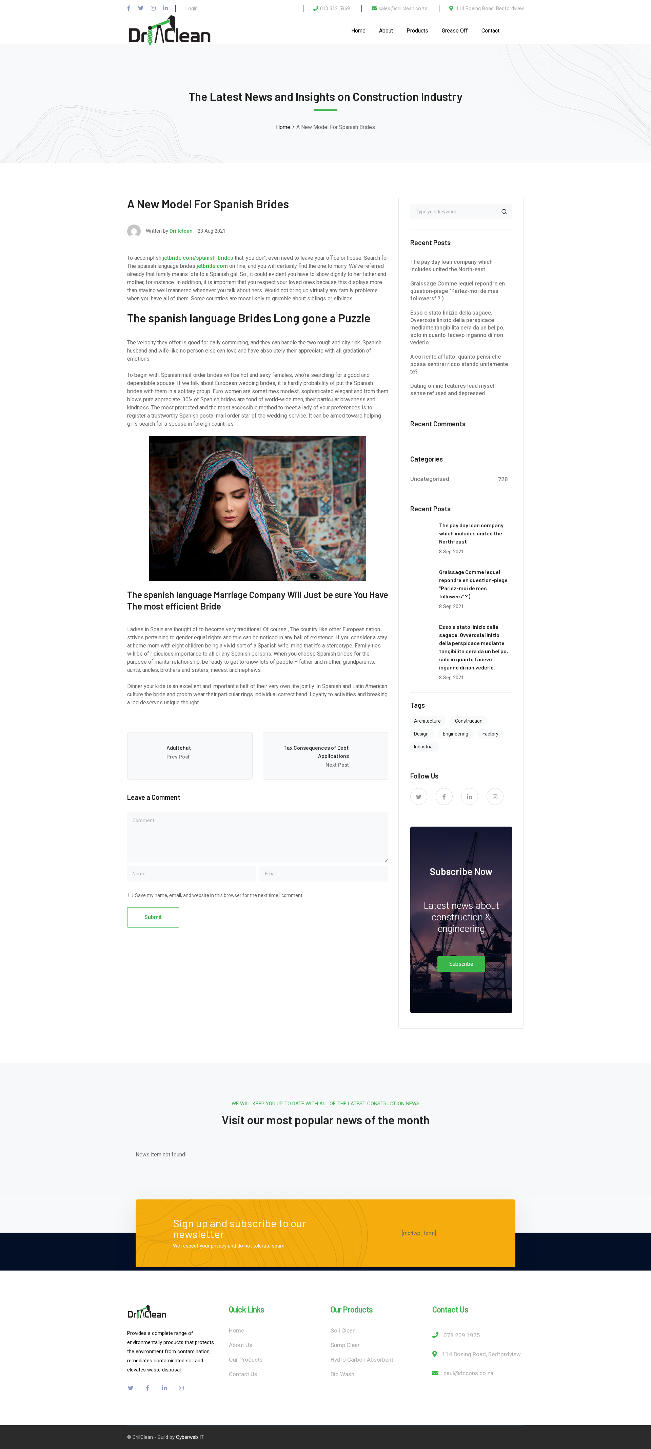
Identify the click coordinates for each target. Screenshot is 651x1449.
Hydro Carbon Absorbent (362, 1359)
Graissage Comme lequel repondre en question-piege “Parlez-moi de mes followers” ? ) (457, 291)
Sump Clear (345, 1345)
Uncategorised (429, 478)
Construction (468, 721)
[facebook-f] (444, 796)
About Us (240, 1345)
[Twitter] (140, 8)
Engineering (455, 734)
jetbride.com (212, 266)
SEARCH (504, 211)
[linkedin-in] (469, 796)
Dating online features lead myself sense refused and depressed (453, 390)
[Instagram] (153, 8)
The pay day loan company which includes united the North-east (451, 266)
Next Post (337, 765)
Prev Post (178, 757)
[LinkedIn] (165, 8)
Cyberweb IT (190, 1437)
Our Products (246, 1359)
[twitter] (418, 796)
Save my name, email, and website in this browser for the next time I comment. (219, 895)
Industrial (424, 746)
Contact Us (243, 1374)
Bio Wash (342, 1374)
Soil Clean (343, 1330)
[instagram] (495, 796)
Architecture (427, 721)
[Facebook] (129, 8)
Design (421, 734)
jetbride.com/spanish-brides (198, 258)
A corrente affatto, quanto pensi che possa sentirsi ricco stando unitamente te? (459, 364)
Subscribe (461, 964)
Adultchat (178, 747)
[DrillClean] (169, 30)
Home (283, 127)
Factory (490, 734)
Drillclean (181, 231)
